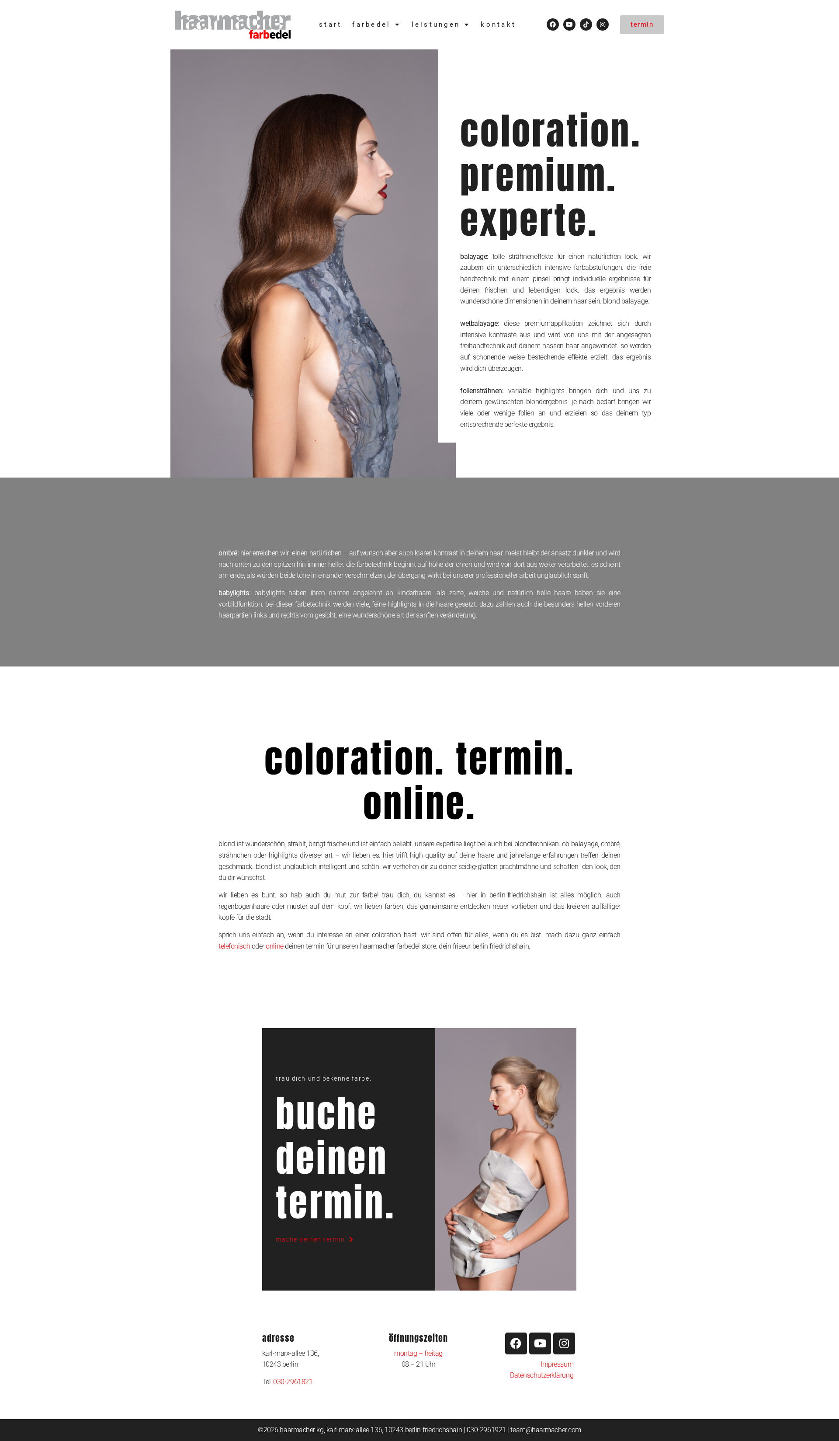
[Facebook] (553, 24)
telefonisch (234, 946)
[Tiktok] (586, 24)
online (274, 946)
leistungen (436, 24)
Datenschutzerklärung (542, 1375)
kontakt (498, 24)
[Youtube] (569, 24)
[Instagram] (602, 24)
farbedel (371, 24)
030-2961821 (292, 1382)
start (330, 24)
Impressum (557, 1364)
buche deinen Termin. (335, 1158)
